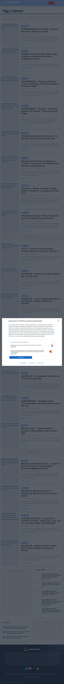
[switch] (51, 346)
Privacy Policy (40, 363)
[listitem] (32, 342)
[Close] (59, 321)
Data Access (32, 363)
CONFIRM (21, 357)
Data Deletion (23, 363)
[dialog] (32, 342)
